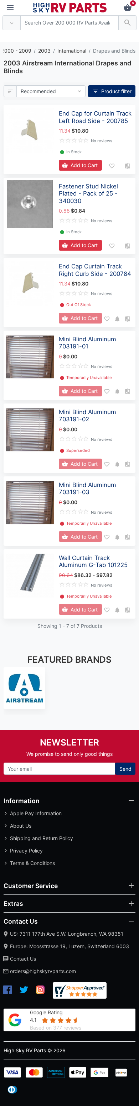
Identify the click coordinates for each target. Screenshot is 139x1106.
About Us (20, 826)
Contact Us (23, 959)
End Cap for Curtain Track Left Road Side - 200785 (95, 117)
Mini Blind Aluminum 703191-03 (87, 488)
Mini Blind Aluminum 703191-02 (87, 415)
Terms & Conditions (32, 863)
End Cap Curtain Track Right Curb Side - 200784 (95, 270)
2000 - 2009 (16, 51)
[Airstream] (24, 688)
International (71, 51)
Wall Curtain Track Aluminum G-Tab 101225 (93, 561)
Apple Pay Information (36, 813)
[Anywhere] (11, 23)
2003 (44, 51)
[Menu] (10, 8)
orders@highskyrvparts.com (43, 971)
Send (125, 769)
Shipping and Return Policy (41, 838)
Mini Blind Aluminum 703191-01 (87, 343)
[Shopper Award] (80, 990)
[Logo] (70, 7)
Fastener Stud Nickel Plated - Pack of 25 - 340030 (88, 193)
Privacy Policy (26, 851)
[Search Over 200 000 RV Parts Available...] (127, 23)
